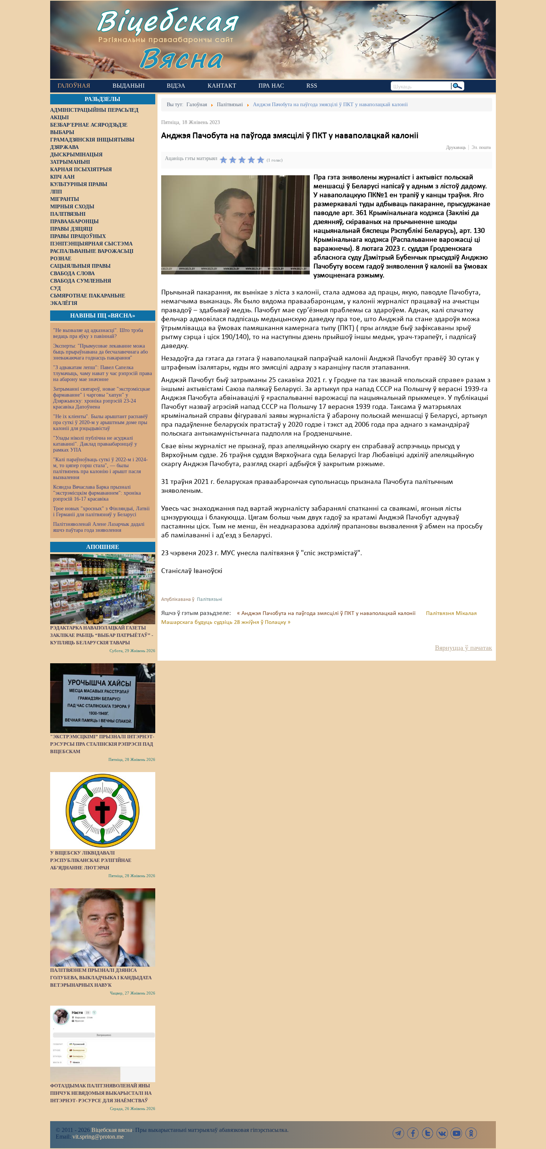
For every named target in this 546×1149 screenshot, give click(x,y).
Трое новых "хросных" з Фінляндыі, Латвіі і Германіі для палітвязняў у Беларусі (101, 511)
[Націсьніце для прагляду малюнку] (235, 225)
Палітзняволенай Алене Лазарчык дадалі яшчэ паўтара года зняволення (98, 527)
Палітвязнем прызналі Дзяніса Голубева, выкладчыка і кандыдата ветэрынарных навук (101, 977)
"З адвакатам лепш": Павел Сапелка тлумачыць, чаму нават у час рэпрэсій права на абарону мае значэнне (102, 373)
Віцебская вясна (111, 1130)
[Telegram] (398, 1133)
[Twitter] (427, 1133)
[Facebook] (413, 1133)
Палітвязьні (209, 599)
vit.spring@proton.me (98, 1136)
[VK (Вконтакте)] (442, 1133)
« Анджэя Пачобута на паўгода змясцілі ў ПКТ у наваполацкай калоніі (327, 613)
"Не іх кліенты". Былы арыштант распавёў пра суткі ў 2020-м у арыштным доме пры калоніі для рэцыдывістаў (100, 422)
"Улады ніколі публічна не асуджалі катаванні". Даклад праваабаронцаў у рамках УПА (95, 444)
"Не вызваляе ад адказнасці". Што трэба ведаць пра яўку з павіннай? (98, 333)
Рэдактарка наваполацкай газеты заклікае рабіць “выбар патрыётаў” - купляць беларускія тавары (101, 635)
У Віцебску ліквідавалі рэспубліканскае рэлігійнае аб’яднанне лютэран (90, 860)
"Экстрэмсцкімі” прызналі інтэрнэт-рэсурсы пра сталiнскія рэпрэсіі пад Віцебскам (102, 744)
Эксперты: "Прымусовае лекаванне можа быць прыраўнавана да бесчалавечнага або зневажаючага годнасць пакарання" (100, 352)
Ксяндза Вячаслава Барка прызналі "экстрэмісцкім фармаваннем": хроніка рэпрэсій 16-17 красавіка (97, 493)
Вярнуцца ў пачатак (463, 647)
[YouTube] (456, 1133)
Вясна (180, 57)
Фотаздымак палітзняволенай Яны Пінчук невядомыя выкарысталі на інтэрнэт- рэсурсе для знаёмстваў (101, 1093)
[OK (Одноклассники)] (471, 1133)
